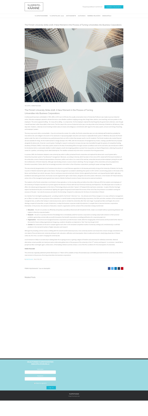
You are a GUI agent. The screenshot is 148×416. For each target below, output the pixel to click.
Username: (40, 369)
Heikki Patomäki (29, 259)
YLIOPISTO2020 (74, 394)
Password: (40, 376)
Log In (51, 387)
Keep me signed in (41, 383)
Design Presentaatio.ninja (74, 396)
